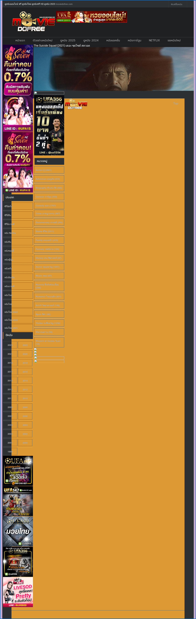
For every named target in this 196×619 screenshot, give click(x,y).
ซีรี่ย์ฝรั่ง (8, 206)
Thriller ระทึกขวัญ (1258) (48, 323)
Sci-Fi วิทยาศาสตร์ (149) (48, 305)
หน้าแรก (20, 40)
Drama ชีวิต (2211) (45, 231)
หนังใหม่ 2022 (11, 319)
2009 (10, 407)
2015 (10, 380)
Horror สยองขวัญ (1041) (47, 266)
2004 (25, 424)
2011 (10, 398)
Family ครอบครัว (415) (47, 240)
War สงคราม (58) (44, 331)
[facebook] (164, 4)
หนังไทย (8, 303)
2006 (25, 416)
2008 (25, 407)
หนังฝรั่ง (8, 268)
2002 (25, 433)
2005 (10, 424)
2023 (10, 344)
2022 (25, 344)
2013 (10, 389)
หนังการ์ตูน (134, 40)
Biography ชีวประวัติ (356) (49, 187)
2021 (10, 353)
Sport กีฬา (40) (43, 314)
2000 (25, 442)
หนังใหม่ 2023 (11, 311)
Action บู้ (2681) (44, 169)
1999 (10, 451)
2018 (25, 362)
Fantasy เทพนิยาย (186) (47, 248)
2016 (25, 371)
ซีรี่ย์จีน (7, 215)
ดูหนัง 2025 (67, 40)
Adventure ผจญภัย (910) (48, 178)
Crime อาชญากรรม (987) (48, 213)
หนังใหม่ (8, 295)
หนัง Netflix (10, 232)
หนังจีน (7, 241)
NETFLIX (154, 40)
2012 (25, 389)
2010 (25, 398)
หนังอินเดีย (9, 277)
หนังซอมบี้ (9, 250)
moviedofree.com (64, 4)
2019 (10, 362)
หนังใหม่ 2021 (11, 327)
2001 (10, 442)
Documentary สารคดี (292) (49, 222)
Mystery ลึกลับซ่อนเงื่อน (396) (47, 286)
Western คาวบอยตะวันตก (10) (48, 342)
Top (175, 103)
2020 (25, 353)
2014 (25, 380)
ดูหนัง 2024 (91, 40)
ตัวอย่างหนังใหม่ (42, 40)
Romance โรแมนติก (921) (48, 296)
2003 (10, 433)
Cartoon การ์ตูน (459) (46, 196)
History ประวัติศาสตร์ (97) (48, 257)
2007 (10, 416)
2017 (10, 371)
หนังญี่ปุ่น (8, 259)
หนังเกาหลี (9, 286)
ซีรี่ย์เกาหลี (9, 224)
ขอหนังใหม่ (174, 40)
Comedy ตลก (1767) (46, 205)
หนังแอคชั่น (113, 40)
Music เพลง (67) (44, 275)
